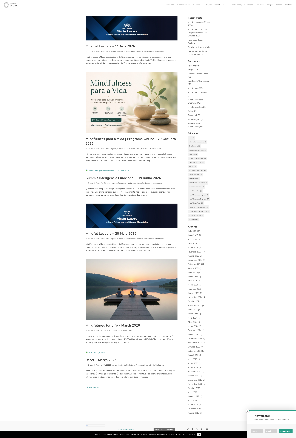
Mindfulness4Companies (198, 183)
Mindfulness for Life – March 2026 (113, 325)
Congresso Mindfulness (197, 150)
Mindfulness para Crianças (242, 5)
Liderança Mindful (195, 175)
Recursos (260, 5)
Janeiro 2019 (193, 396)
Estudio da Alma (94, 51)
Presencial (139, 51)
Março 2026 (193, 247)
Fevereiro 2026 (194, 252)
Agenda (279, 5)
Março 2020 (193, 367)
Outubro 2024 (194, 301)
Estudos (193, 162)
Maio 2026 (192, 239)
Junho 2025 (193, 276)
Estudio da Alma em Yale (199, 47)
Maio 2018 (192, 400)
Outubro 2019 (194, 388)
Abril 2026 (192, 243)
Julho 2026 (193, 231)
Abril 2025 (192, 280)
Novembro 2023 (195, 342)
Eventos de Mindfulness (126, 51)
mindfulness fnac (195, 191)
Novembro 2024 (195, 297)
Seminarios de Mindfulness (154, 51)
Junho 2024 (193, 313)
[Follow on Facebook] (193, 429)
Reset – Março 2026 (101, 360)
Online (138, 149)
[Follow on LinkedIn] (202, 429)
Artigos (270, 5)
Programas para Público (215, 5)
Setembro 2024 (195, 305)
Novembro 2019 (195, 384)
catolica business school (197, 142)
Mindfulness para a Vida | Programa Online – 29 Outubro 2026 (199, 32)
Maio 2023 (192, 359)
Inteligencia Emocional (197, 170)
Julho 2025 (193, 272)
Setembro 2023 (195, 351)
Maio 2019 (192, 392)
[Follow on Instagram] (188, 429)
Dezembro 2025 (195, 260)
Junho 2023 (193, 355)
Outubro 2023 (194, 347)
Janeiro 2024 (193, 334)
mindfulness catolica (196, 187)
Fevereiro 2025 (194, 289)
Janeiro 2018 (193, 413)
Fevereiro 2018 (194, 408)
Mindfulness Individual (198, 92)
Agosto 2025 (193, 268)
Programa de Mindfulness (198, 207)
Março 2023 (193, 363)
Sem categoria (194, 119)
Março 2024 (193, 326)
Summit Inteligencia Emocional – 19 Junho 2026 (123, 178)
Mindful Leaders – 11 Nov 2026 (110, 46)
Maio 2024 (192, 318)
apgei (191, 138)
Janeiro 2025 (193, 293)
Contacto (288, 5)
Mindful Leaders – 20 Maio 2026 (111, 233)
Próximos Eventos (196, 215)
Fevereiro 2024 (194, 330)
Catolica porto (194, 146)
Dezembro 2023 (195, 338)
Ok (199, 434)
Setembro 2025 (195, 264)
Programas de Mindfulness (199, 211)
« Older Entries (92, 387)
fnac (201, 162)
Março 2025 (193, 285)
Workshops (193, 219)
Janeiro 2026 (193, 256)
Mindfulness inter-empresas (198, 195)
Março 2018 (193, 404)
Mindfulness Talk (195, 107)
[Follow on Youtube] (207, 429)
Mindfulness (122, 331)
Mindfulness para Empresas (188, 5)
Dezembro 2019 (195, 380)
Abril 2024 (192, 322)
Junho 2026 (193, 235)
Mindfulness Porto (196, 203)
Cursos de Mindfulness (198, 73)
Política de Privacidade (126, 430)
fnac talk (192, 166)
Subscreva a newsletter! (164, 429)
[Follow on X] (197, 429)
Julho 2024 (193, 309)
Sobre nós (170, 5)
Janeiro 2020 (193, 375)
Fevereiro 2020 (194, 371)
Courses (193, 154)
